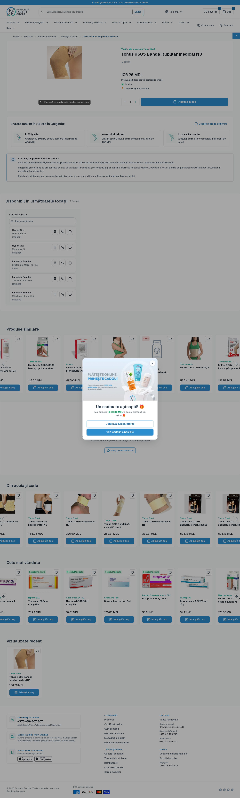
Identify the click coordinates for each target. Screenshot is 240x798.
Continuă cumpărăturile (120, 424)
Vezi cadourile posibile (120, 432)
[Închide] (152, 363)
